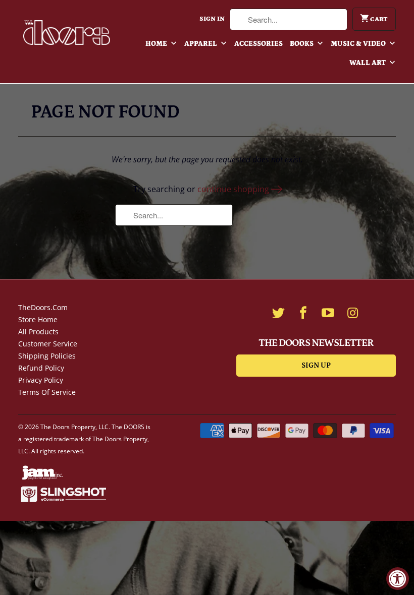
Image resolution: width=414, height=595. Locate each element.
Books (302, 44)
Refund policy (41, 368)
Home (157, 44)
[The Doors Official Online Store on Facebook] (303, 313)
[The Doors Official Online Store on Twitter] (278, 313)
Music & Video (359, 44)
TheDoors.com (43, 307)
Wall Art (368, 63)
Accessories (258, 44)
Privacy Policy (40, 380)
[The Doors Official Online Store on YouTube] (328, 313)
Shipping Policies (47, 356)
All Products (38, 331)
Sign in (212, 19)
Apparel (201, 44)
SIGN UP (316, 365)
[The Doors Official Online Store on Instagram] (352, 313)
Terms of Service (47, 392)
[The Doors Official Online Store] (66, 32)
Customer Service (47, 343)
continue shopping (234, 189)
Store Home (38, 319)
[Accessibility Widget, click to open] (397, 578)
